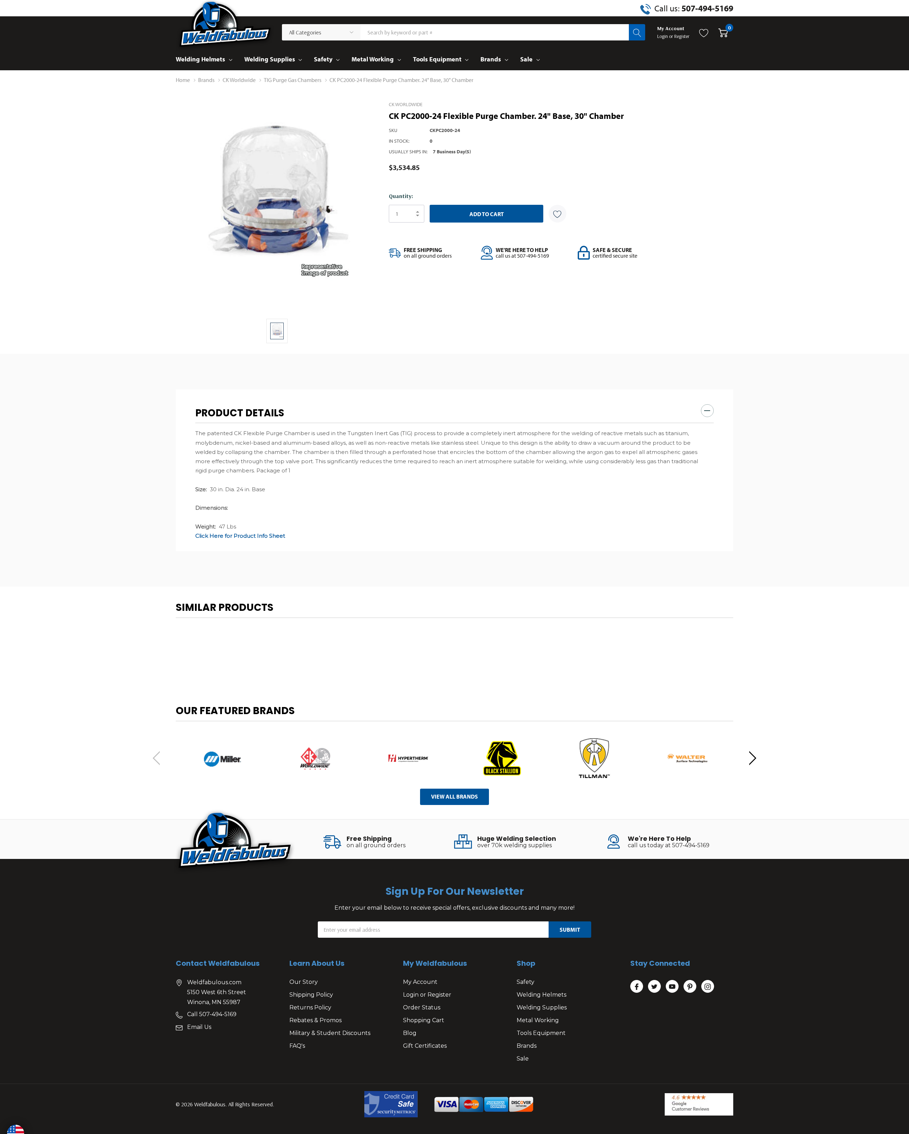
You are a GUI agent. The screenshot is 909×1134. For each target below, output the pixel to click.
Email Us (199, 1027)
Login (663, 36)
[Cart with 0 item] (723, 32)
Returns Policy (310, 1007)
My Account (420, 982)
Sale (526, 59)
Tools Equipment (437, 59)
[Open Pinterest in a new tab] (690, 987)
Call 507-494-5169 (211, 1014)
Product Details (239, 413)
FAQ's (297, 1045)
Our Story (303, 982)
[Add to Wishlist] (557, 214)
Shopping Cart (423, 1020)
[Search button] (637, 32)
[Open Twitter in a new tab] (654, 987)
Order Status (421, 1007)
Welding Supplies (269, 59)
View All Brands (454, 796)
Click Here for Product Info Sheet (240, 535)
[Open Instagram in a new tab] (708, 987)
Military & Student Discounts (329, 1033)
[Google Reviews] (699, 1104)
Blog (410, 1033)
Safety (323, 59)
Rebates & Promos (315, 1020)
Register (682, 36)
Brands (490, 59)
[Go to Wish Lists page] (704, 32)
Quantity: (401, 195)
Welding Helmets (200, 59)
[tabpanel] (222, 758)
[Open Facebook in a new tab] (637, 987)
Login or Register (427, 994)
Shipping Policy (311, 994)
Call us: (693, 8)
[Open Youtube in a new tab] (672, 987)
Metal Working (373, 59)
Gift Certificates (425, 1045)
